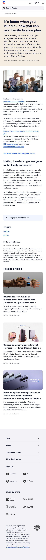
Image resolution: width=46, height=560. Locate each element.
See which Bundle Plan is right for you (17, 153)
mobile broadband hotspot (13, 146)
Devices (6, 231)
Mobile (6, 235)
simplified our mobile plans (14, 101)
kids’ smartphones (10, 144)
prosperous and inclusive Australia (17, 547)
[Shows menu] (43, 2)
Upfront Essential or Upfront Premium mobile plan (21, 132)
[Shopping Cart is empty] (30, 2)
